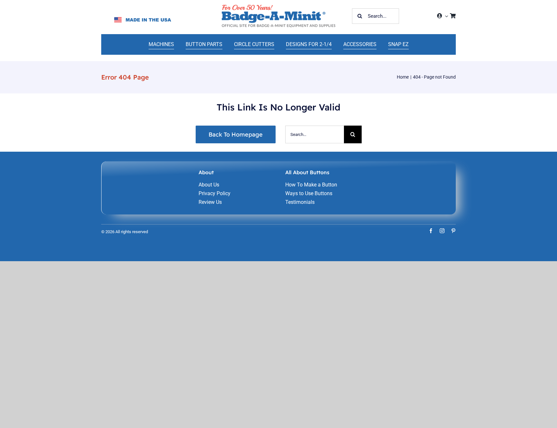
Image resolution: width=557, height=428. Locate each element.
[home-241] (278, 7)
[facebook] (430, 230)
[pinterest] (453, 230)
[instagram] (442, 230)
